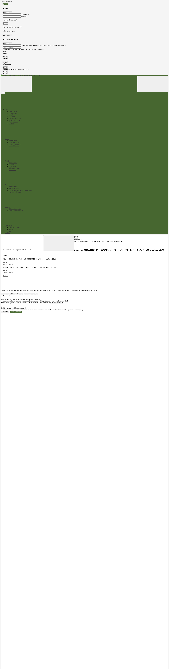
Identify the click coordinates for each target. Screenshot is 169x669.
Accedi (5, 4)
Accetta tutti (30, 294)
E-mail (23, 45)
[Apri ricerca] (152, 84)
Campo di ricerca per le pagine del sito (12, 250)
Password (24, 16)
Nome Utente (25, 14)
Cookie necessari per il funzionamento (13, 308)
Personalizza (5, 294)
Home (76, 236)
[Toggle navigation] (16, 84)
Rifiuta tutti (16, 294)
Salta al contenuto (6, 1)
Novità (76, 238)
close (3, 93)
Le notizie (77, 239)
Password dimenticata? (10, 20)
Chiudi (5, 56)
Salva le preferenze (15, 311)
